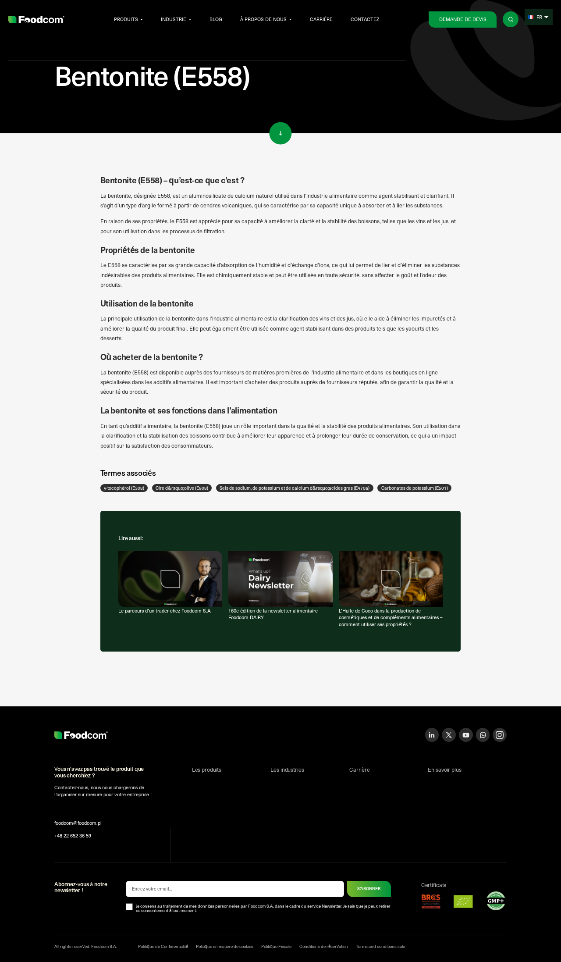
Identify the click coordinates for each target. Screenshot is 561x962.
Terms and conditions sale (380, 946)
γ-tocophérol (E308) (124, 488)
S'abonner (368, 888)
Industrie (173, 19)
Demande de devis (462, 19)
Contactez (365, 19)
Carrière (321, 19)
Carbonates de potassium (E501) (414, 488)
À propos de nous (263, 19)
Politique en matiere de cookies (224, 946)
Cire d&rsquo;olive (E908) (182, 488)
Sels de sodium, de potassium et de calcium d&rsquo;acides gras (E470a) (294, 488)
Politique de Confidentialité (163, 946)
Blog (215, 19)
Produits (126, 19)
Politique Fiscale (276, 946)
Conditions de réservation (323, 946)
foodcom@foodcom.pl (78, 822)
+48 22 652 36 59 (72, 835)
